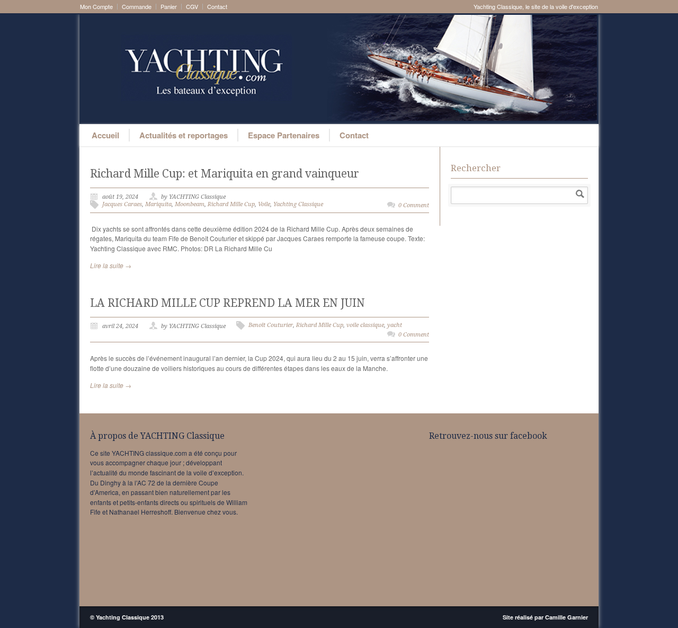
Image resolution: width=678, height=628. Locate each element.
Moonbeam (189, 204)
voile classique (365, 325)
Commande (136, 7)
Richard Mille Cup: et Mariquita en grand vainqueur (224, 173)
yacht (394, 325)
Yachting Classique (298, 204)
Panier (168, 7)
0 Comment (413, 205)
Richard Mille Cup (231, 204)
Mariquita (158, 204)
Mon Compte (96, 7)
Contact (217, 7)
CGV (192, 7)
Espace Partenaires (283, 135)
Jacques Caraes (122, 204)
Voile (264, 204)
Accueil (105, 135)
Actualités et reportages (183, 135)
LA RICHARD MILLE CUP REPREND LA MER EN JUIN (227, 302)
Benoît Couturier (270, 325)
